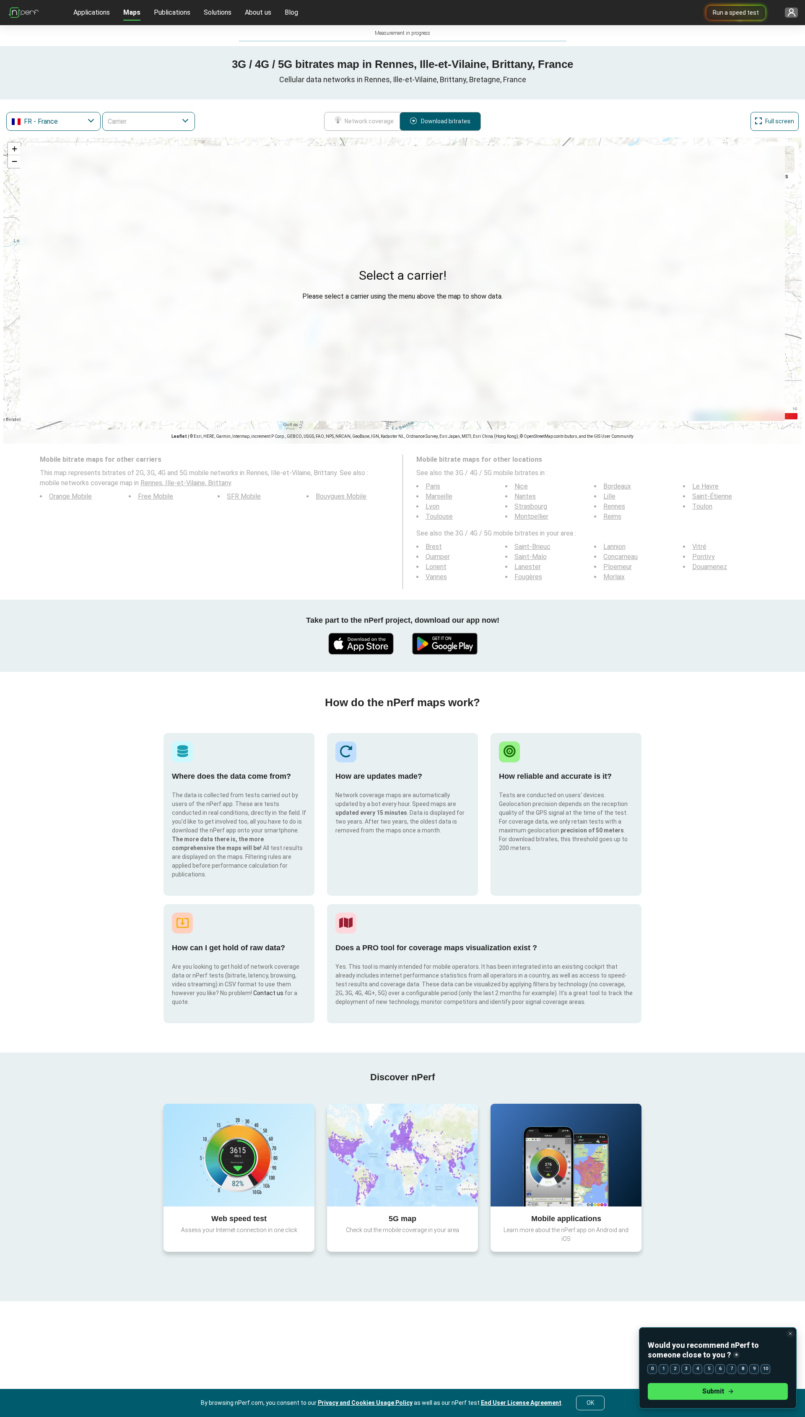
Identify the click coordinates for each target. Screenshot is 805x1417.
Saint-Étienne (712, 496)
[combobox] (53, 121)
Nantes (525, 496)
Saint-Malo (530, 557)
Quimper (438, 557)
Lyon (432, 506)
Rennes (614, 506)
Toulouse (439, 516)
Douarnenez (709, 567)
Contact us (268, 993)
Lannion (614, 547)
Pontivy (703, 557)
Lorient (436, 567)
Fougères (528, 577)
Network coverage (369, 121)
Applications (91, 12)
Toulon (702, 506)
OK (590, 1402)
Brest (434, 547)
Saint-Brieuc (532, 547)
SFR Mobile (244, 496)
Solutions (217, 12)
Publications (172, 12)
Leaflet (179, 436)
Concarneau (620, 557)
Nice (521, 486)
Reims (612, 516)
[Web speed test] (239, 1155)
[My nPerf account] (788, 12)
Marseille (439, 496)
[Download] (360, 643)
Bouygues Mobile (341, 496)
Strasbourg (530, 506)
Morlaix (614, 577)
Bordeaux (617, 486)
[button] (14, 149)
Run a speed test (736, 12)
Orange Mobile (70, 496)
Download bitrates (445, 121)
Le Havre (705, 486)
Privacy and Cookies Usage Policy (365, 1402)
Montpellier (531, 516)
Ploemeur (617, 567)
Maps (131, 12)
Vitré (699, 547)
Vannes (436, 577)
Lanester (527, 567)
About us (258, 12)
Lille (609, 496)
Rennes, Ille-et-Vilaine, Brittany (185, 483)
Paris (433, 486)
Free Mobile (155, 496)
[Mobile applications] (566, 1155)
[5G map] (402, 1155)
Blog (291, 12)
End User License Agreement (521, 1402)
